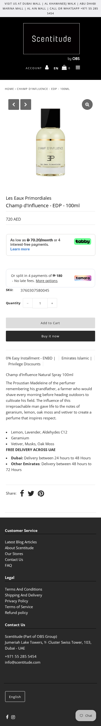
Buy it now (50, 336)
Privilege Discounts (24, 363)
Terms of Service (19, 606)
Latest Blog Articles (21, 541)
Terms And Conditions (23, 589)
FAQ (8, 565)
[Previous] (13, 104)
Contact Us (14, 559)
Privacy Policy (16, 600)
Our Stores (14, 553)
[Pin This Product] (41, 494)
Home (9, 89)
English (15, 697)
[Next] (25, 104)
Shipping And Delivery (23, 595)
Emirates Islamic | (77, 358)
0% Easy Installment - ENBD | (31, 358)
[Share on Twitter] (30, 494)
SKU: (9, 290)
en (56, 68)
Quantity (13, 303)
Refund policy (16, 612)
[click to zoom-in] (87, 104)
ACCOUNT (34, 68)
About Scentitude (19, 547)
